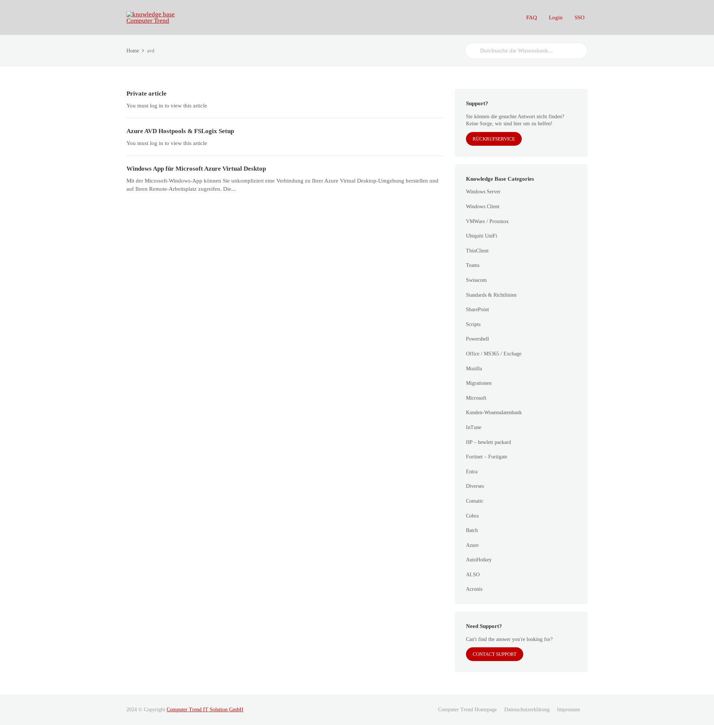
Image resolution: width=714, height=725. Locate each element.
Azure (472, 545)
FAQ (531, 17)
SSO (580, 17)
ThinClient (477, 251)
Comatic (474, 501)
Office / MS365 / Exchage (493, 354)
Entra (471, 471)
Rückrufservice (494, 139)
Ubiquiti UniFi (481, 236)
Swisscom (476, 280)
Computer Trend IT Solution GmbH (205, 709)
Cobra (472, 516)
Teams (472, 265)
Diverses (475, 486)
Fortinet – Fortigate (486, 457)
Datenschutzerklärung (527, 709)
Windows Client (482, 206)
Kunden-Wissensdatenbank (494, 412)
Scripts (473, 324)
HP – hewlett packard (488, 442)
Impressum (568, 709)
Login (556, 17)
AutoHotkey (479, 560)
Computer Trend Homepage (467, 709)
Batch (472, 530)
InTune (473, 427)
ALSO (473, 574)
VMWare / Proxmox (487, 221)
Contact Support (495, 654)
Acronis (474, 589)
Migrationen (479, 383)
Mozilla (474, 368)
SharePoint (477, 309)
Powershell (477, 339)
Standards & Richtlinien (491, 295)
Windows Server (483, 191)
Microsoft (476, 398)
